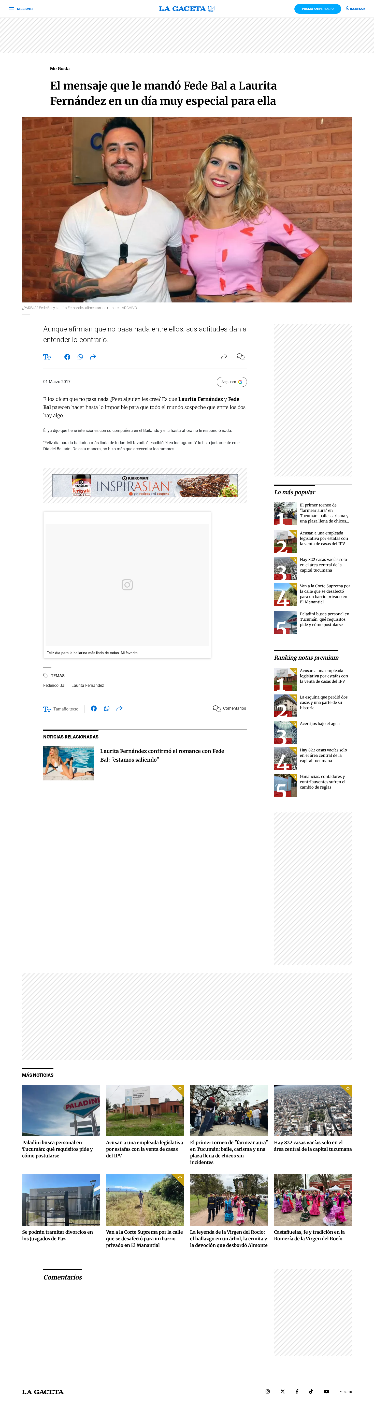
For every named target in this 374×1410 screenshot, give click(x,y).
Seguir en (229, 382)
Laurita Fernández (87, 685)
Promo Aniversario (318, 9)
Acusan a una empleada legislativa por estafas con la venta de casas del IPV (324, 538)
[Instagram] (268, 1392)
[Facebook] (297, 1392)
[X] (282, 1392)
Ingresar (357, 9)
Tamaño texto (65, 709)
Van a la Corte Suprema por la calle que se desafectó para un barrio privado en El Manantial (144, 1238)
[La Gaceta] (186, 8)
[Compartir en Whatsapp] (80, 357)
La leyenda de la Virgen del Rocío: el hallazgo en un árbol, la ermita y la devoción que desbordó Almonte (229, 1238)
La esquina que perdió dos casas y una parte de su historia (324, 702)
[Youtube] (326, 1392)
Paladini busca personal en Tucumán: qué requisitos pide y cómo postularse (324, 619)
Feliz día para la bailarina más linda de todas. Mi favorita (92, 653)
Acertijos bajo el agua (320, 723)
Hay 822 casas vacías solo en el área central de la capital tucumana (323, 565)
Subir (348, 1392)
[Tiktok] (311, 1392)
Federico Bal (54, 685)
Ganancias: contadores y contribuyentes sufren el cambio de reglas (323, 782)
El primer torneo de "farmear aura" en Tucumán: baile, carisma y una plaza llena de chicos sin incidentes (324, 516)
